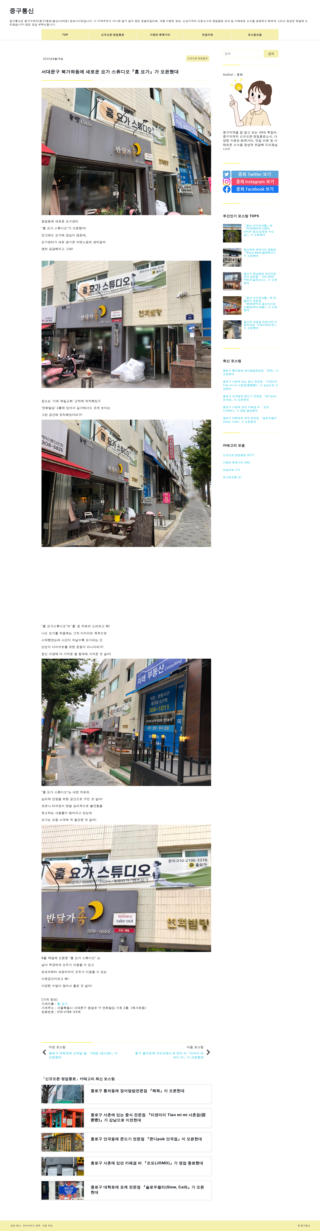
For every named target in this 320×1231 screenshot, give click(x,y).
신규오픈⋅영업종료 (112, 34)
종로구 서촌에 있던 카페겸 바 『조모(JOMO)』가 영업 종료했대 (246, 408)
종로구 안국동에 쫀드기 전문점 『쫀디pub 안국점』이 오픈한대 (249, 397)
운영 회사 (16, 1225)
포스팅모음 (255, 34)
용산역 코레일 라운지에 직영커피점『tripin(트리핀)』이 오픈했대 (261, 325)
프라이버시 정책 (31, 1225)
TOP (65, 34)
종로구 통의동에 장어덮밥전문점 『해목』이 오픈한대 (251, 372)
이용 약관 (47, 1225)
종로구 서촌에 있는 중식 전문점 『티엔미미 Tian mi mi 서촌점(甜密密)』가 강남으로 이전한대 (250, 385)
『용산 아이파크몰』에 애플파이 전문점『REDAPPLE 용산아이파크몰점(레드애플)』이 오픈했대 (260, 304)
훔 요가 (62, 1004)
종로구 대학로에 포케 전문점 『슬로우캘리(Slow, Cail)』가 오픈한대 (250, 419)
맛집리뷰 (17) (231, 469)
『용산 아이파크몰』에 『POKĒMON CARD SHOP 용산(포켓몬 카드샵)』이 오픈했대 (259, 230)
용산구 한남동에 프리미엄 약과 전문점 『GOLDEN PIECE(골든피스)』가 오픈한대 (260, 278)
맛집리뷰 (207, 34)
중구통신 (22, 10)
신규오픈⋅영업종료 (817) (238, 455)
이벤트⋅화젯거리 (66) (236, 462)
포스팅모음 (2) (232, 477)
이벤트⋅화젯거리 (160, 34)
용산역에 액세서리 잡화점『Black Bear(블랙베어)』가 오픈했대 (260, 252)
